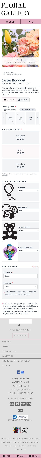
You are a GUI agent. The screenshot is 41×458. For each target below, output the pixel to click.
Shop (12, 21)
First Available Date (27, 110)
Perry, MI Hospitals (31, 439)
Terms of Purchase (27, 446)
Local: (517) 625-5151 (20, 389)
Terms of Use (20, 450)
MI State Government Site (28, 442)
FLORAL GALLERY (16, 9)
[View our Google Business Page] (22, 373)
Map (21, 456)
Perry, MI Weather (8, 442)
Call (7, 456)
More (5, 95)
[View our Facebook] (18, 373)
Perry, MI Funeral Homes (11, 439)
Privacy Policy (11, 446)
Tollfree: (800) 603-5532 (20, 393)
